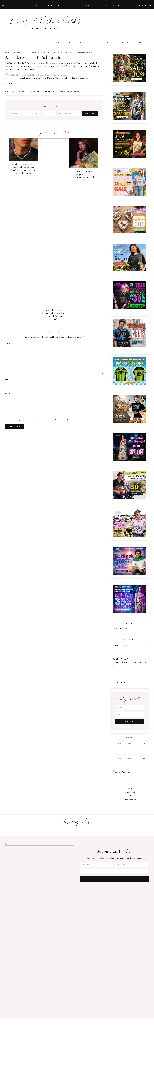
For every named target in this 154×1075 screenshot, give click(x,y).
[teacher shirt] (129, 195)
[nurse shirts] (129, 233)
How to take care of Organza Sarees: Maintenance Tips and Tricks (83, 176)
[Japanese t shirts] (129, 119)
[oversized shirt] (129, 81)
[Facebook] (136, 2)
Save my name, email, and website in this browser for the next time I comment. (38, 420)
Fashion (46, 52)
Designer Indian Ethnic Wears (29, 52)
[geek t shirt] (129, 574)
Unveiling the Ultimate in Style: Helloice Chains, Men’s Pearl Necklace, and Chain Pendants (23, 168)
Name (8, 379)
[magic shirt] (129, 460)
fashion (62, 91)
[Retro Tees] (129, 157)
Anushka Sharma (26, 91)
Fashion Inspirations (58, 52)
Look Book (72, 52)
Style (42, 93)
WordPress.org (129, 800)
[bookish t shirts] (129, 271)
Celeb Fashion (10, 52)
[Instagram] (146, 2)
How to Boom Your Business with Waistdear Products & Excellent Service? (53, 314)
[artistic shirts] (129, 612)
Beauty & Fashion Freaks (46, 22)
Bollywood (39, 91)
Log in (129, 788)
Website (8, 407)
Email (8, 393)
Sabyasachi (71, 91)
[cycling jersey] (129, 498)
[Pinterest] (143, 2)
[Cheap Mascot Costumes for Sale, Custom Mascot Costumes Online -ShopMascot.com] (121, 772)
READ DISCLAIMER (121, 628)
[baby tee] (129, 384)
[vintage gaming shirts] (129, 347)
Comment (9, 343)
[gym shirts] (129, 422)
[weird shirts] (129, 309)
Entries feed (129, 792)
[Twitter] (139, 2)
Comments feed (130, 796)
